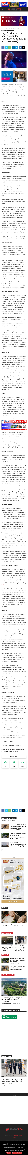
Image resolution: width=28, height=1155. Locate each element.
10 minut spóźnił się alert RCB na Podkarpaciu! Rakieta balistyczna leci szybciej (18, 844)
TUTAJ (3, 585)
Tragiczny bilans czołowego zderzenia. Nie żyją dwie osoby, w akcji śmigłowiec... (18, 960)
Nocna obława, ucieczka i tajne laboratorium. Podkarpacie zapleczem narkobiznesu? (17, 968)
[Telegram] (16, 47)
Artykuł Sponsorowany (6, 1003)
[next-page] (5, 850)
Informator (16, 28)
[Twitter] (6, 47)
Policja (5, 955)
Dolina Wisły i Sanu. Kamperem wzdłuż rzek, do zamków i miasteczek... (12, 999)
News (12, 30)
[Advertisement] (14, 788)
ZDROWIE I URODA (8, 975)
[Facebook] (2, 47)
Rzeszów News (7, 44)
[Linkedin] (13, 47)
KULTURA (11, 28)
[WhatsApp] (9, 47)
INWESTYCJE (6, 1056)
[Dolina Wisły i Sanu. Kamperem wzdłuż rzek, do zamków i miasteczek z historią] (14, 987)
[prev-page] (2, 850)
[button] (2, 9)
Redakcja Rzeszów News (6, 1085)
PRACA (4, 908)
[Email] (23, 47)
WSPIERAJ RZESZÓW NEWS (11, 1010)
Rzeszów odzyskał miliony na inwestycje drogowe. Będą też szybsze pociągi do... (11, 1081)
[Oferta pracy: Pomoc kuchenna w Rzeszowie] (14, 917)
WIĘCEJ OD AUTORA (8, 820)
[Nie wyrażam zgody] (26, 1148)
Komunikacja (7, 933)
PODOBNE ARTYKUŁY (9, 818)
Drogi (16, 943)
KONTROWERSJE (5, 846)
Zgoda (8, 1152)
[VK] (20, 47)
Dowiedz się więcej (17, 1152)
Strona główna (4, 28)
